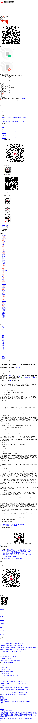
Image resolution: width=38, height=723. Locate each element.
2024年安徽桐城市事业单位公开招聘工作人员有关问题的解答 (11, 681)
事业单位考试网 (17, 367)
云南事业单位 (30, 715)
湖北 (3, 334)
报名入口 (4, 314)
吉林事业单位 (30, 713)
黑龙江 (3, 357)
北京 (3, 327)
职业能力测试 (9, 121)
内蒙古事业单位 (4, 716)
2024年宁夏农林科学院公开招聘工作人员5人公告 (9, 656)
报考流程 (4, 117)
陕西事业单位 (10, 715)
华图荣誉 (5, 718)
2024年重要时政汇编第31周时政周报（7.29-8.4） (9, 675)
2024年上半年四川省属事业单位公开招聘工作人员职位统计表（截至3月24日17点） (15, 687)
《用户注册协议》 (23, 98)
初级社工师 (2, 710)
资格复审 (23, 701)
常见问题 (5, 703)
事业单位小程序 (5, 225)
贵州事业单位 (20, 713)
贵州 (3, 338)
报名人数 (20, 117)
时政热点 (22, 121)
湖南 (3, 335)
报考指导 (7, 131)
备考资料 (10, 131)
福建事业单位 (17, 712)
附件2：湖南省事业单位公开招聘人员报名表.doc (8, 525)
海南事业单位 (32, 712)
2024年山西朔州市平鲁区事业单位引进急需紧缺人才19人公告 (11, 654)
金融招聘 (4, 310)
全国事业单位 (2, 711)
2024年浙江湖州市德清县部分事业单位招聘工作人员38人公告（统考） (14, 553)
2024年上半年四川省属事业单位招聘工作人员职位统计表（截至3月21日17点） (14, 689)
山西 (3, 347)
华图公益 (9, 718)
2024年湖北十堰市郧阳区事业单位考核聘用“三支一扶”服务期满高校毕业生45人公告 (17, 551)
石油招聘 (12, 708)
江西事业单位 (35, 713)
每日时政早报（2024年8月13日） (6, 658)
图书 (3, 323)
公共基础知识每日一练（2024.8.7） (7, 671)
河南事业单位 (27, 712)
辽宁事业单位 (7, 714)
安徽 (3, 326)
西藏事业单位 (20, 715)
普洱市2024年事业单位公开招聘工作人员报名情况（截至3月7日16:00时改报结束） (15, 692)
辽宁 (3, 343)
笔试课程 (2, 696)
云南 (3, 356)
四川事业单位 (5, 715)
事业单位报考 (2, 702)
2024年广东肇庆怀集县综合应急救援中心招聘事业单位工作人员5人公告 (14, 552)
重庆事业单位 (12, 712)
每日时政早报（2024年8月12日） (6, 664)
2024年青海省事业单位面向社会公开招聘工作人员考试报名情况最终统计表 (14, 694)
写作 (20, 121)
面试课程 (2, 697)
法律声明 (20, 718)
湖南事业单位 (5, 713)
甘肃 (3, 339)
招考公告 (4, 312)
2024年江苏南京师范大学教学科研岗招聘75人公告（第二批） (11, 651)
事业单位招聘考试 (3, 699)
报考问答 (7, 117)
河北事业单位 (22, 712)
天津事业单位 (15, 715)
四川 (3, 350)
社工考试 (4, 135)
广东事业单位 (10, 713)
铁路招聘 (8, 708)
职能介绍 (14, 117)
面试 (18, 121)
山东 (3, 349)
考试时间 (19, 701)
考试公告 (2, 701)
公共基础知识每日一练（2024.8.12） (7, 662)
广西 (3, 337)
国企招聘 (4, 294)
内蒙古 (3, 358)
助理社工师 (7, 710)
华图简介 (2, 718)
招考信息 (4, 137)
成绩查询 (26, 701)
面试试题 (7, 125)
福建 (3, 329)
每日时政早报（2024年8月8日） (6, 669)
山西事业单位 (27, 714)
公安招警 (4, 309)
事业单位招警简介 (4, 685)
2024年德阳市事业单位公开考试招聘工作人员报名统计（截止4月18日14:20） (14, 683)
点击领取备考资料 (22, 376)
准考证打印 (16, 701)
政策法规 (17, 117)
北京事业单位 (7, 712)
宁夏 (3, 344)
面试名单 (29, 701)
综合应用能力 (14, 121)
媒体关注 (13, 718)
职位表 (3, 313)
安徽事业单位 (2, 712)
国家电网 (2, 708)
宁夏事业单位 (12, 714)
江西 (3, 341)
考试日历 (5, 701)
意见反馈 (24, 718)
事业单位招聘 (2, 700)
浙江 (3, 346)
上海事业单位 (32, 714)
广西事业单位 (15, 713)
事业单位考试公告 (15, 549)
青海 (3, 345)
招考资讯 (4, 131)
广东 (3, 336)
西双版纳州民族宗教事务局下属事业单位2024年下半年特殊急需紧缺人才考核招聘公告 (17, 550)
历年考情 (24, 117)
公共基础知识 (4, 121)
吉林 (3, 340)
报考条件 (10, 117)
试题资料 (14, 131)
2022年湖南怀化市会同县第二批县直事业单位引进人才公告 (14, 558)
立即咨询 (2, 563)
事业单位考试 (9, 549)
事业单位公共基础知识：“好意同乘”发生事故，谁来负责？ (11, 660)
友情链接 (31, 718)
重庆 (3, 328)
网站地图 (28, 718)
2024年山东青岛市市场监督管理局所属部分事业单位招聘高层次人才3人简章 (14, 649)
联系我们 (4, 138)
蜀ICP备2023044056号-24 (4, 720)
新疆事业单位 (25, 715)
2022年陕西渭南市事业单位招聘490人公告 (11, 556)
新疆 (3, 355)
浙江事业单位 (22, 714)
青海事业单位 (17, 714)
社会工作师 (4, 133)
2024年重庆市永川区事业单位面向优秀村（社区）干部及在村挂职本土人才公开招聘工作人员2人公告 (20, 554)
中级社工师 (11, 710)
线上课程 (2, 698)
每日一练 (10, 125)
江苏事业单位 (2, 714)
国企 (3, 127)
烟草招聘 (5, 708)
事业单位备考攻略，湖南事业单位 (24, 549)
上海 (3, 348)
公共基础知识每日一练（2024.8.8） (7, 667)
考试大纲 (8, 701)
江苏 (3, 342)
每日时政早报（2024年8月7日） (6, 673)
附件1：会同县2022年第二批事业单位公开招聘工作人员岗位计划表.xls (12, 524)
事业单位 (10, 380)
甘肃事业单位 (25, 713)
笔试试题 (4, 125)
